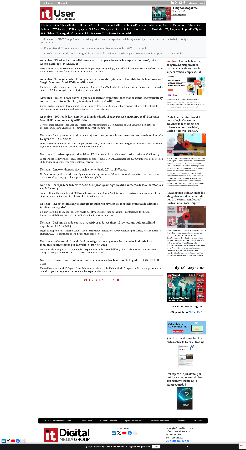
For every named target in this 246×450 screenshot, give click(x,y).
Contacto (181, 421)
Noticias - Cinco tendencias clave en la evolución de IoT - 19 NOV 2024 (83, 170)
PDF (190, 312)
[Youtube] (180, 2)
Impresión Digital (192, 29)
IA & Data (94, 29)
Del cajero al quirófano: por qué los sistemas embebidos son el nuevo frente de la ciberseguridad (184, 379)
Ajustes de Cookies (133, 421)
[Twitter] (176, 2)
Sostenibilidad (123, 29)
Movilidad (157, 29)
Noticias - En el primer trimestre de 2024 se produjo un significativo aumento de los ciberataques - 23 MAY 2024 (101, 187)
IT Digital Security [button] (90, 25)
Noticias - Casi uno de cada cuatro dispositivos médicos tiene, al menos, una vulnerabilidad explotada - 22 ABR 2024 (97, 224)
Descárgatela (178, 15)
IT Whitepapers (78, 29)
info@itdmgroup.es (177, 440)
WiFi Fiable (47, 33)
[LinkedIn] (172, 2)
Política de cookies (108, 421)
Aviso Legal (87, 421)
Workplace (107, 29)
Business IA (97, 33)
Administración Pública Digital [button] (58, 25)
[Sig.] (118, 280)
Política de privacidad (159, 421)
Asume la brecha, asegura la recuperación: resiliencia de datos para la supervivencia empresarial (184, 67)
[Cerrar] (188, 446)
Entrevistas (154, 25)
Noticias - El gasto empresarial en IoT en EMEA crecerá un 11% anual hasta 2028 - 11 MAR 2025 (99, 155)
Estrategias (193, 25)
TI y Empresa (172, 29)
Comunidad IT (112, 25)
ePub (198, 312)
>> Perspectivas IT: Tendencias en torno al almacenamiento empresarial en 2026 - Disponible (94, 48)
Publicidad (198, 421)
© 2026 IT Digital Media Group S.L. (58, 421)
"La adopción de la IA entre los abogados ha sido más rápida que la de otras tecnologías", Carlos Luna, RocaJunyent (186, 198)
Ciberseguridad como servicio (72, 33)
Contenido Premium (134, 25)
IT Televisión (60, 29)
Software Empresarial (118, 33)
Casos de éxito (142, 29)
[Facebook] (184, 2)
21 (113, 280)
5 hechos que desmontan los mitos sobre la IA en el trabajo (185, 340)
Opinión (45, 29)
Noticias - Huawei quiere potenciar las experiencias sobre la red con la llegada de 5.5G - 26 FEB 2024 (99, 262)
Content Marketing (174, 25)
